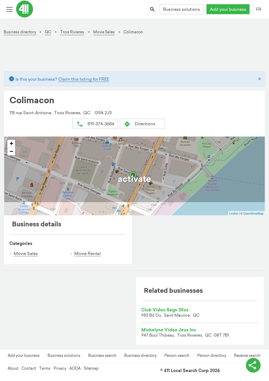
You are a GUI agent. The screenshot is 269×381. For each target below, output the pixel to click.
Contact (29, 368)
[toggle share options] (253, 365)
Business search (102, 355)
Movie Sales (26, 253)
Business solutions (181, 9)
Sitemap (91, 368)
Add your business (228, 9)
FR (258, 9)
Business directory (140, 355)
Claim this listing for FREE (83, 79)
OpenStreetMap (253, 213)
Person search (176, 355)
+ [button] (11, 143)
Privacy (60, 368)
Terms (44, 368)
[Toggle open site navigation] (9, 9)
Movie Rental (87, 253)
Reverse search (247, 355)
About (13, 368)
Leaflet (233, 213)
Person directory (211, 355)
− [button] (11, 151)
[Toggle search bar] (152, 9)
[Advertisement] (134, 55)
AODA (75, 368)
